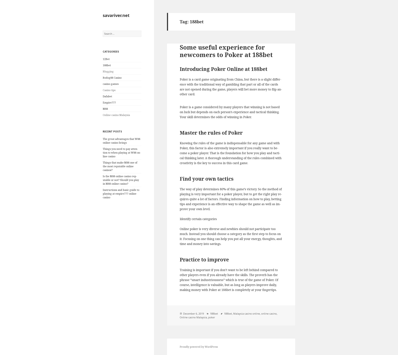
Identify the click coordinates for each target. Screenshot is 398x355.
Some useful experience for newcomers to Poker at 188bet (226, 51)
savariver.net (116, 15)
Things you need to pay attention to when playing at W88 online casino (122, 152)
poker (211, 317)
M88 (105, 109)
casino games (111, 84)
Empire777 (109, 102)
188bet (107, 65)
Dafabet (107, 96)
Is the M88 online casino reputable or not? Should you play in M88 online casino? (121, 180)
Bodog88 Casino (112, 77)
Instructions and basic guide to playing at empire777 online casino (121, 193)
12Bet (106, 59)
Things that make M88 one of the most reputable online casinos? (120, 166)
